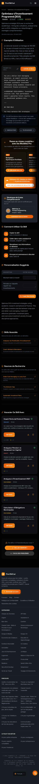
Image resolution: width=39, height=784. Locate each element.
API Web (23, 614)
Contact (16, 597)
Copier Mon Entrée (28, 296)
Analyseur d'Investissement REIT (17, 479)
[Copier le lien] (17, 69)
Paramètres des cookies (9, 603)
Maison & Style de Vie (27, 655)
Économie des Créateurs (9, 637)
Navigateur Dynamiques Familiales (14, 158)
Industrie (23, 647)
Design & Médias (7, 634)
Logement (5, 655)
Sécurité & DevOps (7, 667)
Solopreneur (24, 667)
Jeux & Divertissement (9, 651)
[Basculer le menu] (35, 3)
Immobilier (5, 647)
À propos (4, 597)
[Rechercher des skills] (31, 3)
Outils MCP (5, 659)
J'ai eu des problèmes (21, 553)
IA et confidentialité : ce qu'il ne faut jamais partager (28, 709)
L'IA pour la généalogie (28, 715)
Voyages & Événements (28, 671)
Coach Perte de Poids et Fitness (17, 419)
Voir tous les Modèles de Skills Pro (18, 185)
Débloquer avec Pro (16, 170)
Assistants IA (25, 617)
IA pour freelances (7, 747)
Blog (10, 597)
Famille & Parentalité (8, 644)
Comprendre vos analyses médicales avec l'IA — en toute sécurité (10, 690)
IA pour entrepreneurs (28, 741)
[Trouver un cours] (35, 773)
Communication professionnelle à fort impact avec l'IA (27, 724)
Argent (4, 617)
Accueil (4, 9)
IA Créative (24, 644)
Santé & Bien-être (26, 663)
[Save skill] (33, 434)
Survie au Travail (7, 671)
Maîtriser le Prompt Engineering (19, 209)
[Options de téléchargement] (28, 434)
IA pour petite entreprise (9, 737)
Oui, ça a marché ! (20, 548)
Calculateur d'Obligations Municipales (14, 509)
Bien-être (5, 621)
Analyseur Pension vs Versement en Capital (12, 449)
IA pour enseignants (27, 737)
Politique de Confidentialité (10, 600)
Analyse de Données (8, 614)
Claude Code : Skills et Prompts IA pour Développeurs (9, 628)
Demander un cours (12, 591)
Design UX (24, 634)
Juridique (24, 651)
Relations (4, 663)
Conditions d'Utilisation (27, 600)
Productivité (24, 659)
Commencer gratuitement (19, 216)
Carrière (23, 621)
